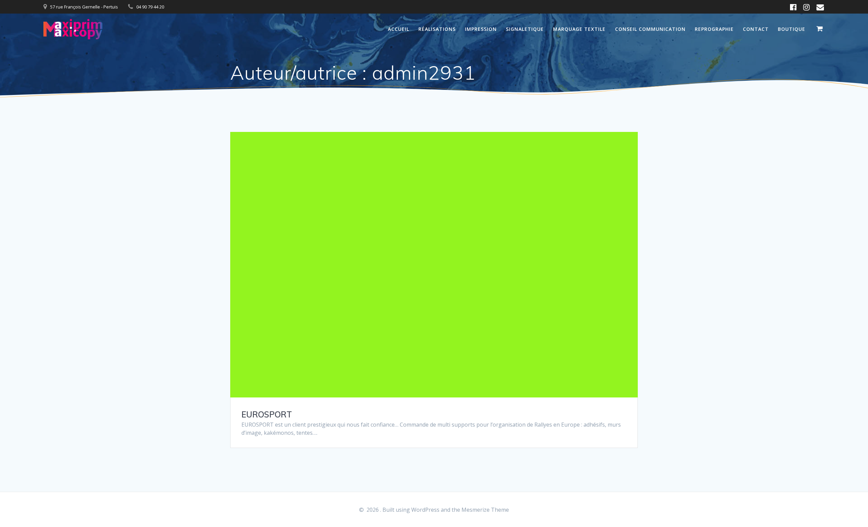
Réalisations (437, 29)
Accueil (398, 29)
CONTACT (756, 29)
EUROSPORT (266, 414)
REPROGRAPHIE (714, 29)
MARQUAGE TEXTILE (579, 29)
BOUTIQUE (791, 29)
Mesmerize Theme (485, 509)
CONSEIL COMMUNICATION (650, 29)
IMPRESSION (481, 29)
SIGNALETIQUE (525, 29)
